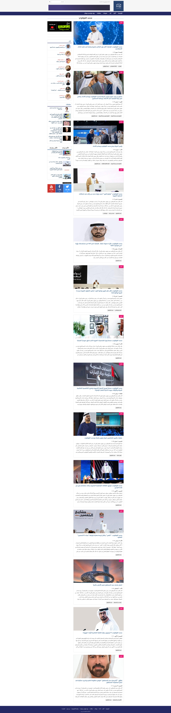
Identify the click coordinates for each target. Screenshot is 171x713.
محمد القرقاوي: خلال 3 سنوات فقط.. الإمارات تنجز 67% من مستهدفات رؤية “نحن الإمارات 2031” (98, 244)
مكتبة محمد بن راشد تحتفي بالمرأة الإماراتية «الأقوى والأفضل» (56, 176)
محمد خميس (62, 45)
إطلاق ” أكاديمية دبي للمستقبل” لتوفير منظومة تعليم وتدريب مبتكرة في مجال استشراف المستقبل (98, 681)
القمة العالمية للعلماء (105, 163)
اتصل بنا (63, 708)
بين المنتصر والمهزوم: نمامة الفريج (57, 47)
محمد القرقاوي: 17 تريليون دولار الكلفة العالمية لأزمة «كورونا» (102, 633)
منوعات (105, 13)
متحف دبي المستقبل (117, 602)
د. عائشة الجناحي (61, 81)
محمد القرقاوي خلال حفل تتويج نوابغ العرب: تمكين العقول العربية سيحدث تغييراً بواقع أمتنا (99, 292)
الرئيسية (120, 13)
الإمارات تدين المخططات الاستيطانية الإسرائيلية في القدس (56, 153)
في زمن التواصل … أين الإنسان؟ (58, 90)
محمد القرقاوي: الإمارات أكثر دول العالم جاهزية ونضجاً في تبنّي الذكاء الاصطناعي (100, 48)
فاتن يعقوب (62, 88)
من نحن (68, 708)
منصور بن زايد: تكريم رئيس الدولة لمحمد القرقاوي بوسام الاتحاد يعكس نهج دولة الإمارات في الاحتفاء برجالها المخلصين (99, 97)
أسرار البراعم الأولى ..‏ (60, 75)
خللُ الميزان (62, 97)
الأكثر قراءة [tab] (65, 148)
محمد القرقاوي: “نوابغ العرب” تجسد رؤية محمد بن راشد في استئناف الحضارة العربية (100, 195)
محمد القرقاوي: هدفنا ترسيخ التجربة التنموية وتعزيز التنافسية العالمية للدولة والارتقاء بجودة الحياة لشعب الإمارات (99, 389)
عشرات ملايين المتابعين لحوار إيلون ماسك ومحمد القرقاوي (103, 438)
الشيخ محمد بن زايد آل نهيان (116, 163)
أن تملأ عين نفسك (61, 54)
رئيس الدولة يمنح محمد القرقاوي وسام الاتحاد (107, 146)
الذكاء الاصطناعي (113, 66)
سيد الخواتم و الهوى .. (60, 68)
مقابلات (99, 13)
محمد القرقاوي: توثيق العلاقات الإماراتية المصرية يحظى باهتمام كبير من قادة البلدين (99, 486)
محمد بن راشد (111, 213)
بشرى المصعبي (61, 66)
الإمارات (119, 66)
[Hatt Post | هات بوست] (118, 6)
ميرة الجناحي (62, 52)
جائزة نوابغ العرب (118, 310)
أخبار (115, 13)
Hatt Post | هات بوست (84, 711)
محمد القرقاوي (106, 66)
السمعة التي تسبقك (60, 61)
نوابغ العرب (105, 213)
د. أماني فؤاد (62, 74)
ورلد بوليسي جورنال (89, 13)
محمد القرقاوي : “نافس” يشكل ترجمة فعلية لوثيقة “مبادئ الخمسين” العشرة (99, 536)
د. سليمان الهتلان (61, 59)
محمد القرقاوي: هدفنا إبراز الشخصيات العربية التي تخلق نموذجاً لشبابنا (99, 340)
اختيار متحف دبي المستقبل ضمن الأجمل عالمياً (107, 585)
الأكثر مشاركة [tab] (53, 148)
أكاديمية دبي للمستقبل (117, 699)
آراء (110, 13)
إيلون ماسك (119, 455)
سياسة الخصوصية (75, 708)
